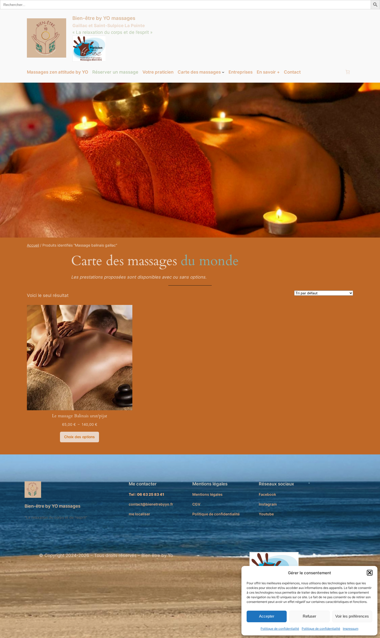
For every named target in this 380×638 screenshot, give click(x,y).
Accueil (33, 245)
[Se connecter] (322, 72)
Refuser (309, 616)
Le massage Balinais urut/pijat (79, 416)
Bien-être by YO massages (103, 18)
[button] (369, 572)
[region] (190, 160)
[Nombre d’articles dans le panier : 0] (347, 72)
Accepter (266, 616)
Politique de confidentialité (280, 629)
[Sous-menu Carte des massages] (223, 72)
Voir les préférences (352, 616)
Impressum (350, 629)
